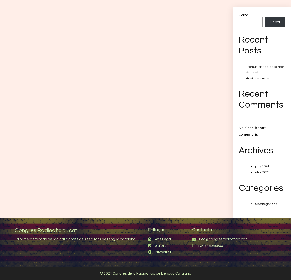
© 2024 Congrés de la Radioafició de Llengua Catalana (145, 273)
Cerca (243, 15)
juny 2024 (262, 166)
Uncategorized (266, 204)
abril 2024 (262, 172)
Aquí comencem (258, 78)
